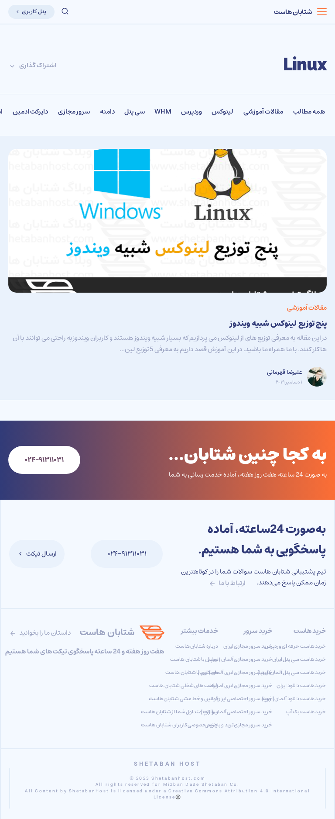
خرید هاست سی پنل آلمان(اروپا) (291, 672)
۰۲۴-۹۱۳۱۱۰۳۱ (127, 554)
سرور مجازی (74, 111)
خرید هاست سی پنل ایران (299, 659)
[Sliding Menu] (322, 11)
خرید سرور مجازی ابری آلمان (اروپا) (235, 672)
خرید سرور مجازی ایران (247, 646)
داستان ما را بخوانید (44, 633)
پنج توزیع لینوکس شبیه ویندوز (278, 324)
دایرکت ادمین (30, 111)
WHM (162, 111)
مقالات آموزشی (263, 111)
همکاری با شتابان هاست (191, 672)
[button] (65, 12)
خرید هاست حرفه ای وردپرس (295, 646)
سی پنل (134, 111)
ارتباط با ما (231, 583)
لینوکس (222, 111)
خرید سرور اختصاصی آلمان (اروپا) (236, 711)
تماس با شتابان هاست (194, 659)
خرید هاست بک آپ (306, 711)
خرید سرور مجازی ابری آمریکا (241, 685)
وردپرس (191, 111)
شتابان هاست (293, 12)
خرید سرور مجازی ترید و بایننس (238, 724)
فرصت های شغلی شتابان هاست (183, 685)
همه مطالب (309, 111)
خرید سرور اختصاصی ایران (244, 698)
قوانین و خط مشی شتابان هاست (183, 698)
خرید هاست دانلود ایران (301, 685)
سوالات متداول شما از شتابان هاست (179, 711)
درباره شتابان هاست (196, 646)
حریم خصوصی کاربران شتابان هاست (179, 724)
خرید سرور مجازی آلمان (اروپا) (240, 659)
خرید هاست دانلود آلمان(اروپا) (294, 698)
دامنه (107, 111)
